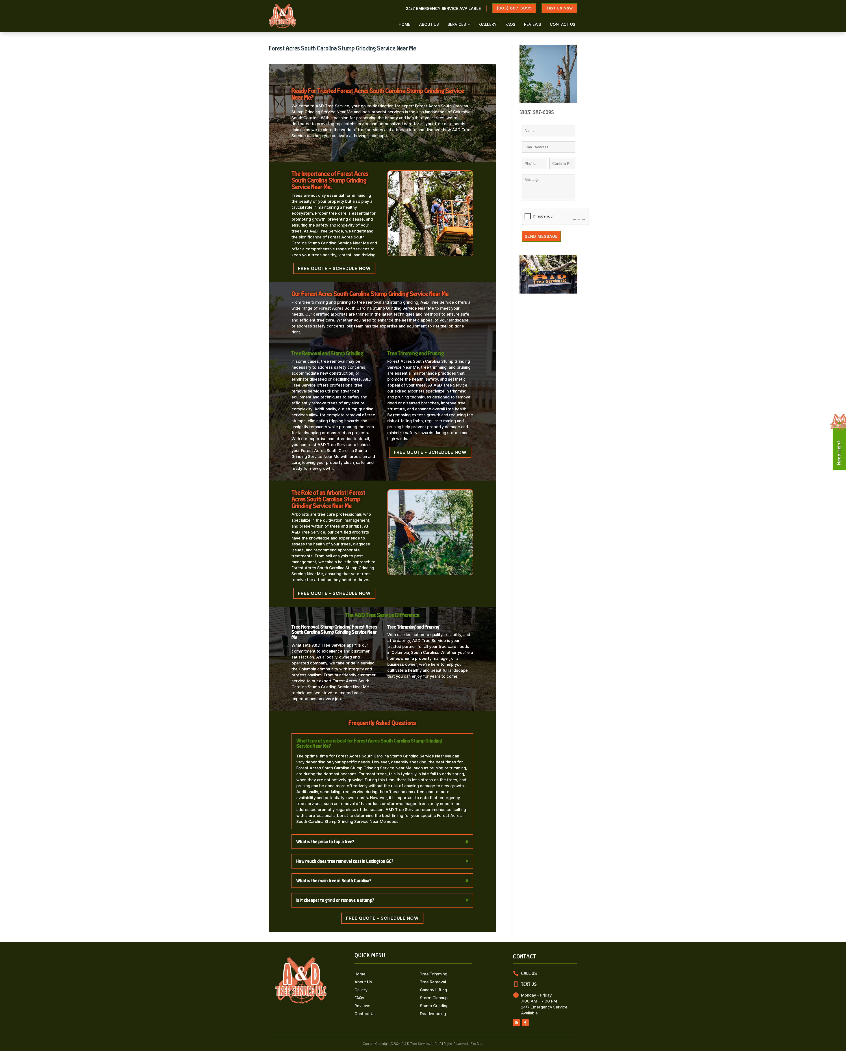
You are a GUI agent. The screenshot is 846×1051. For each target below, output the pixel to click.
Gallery (488, 25)
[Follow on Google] (516, 1022)
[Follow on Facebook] (525, 1022)
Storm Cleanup (434, 997)
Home (404, 25)
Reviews (532, 25)
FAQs (510, 25)
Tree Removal (433, 982)
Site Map (477, 1043)
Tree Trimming (433, 974)
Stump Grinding (434, 1005)
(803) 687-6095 (514, 8)
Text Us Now (559, 8)
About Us (429, 25)
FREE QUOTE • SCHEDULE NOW (334, 268)
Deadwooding (433, 1013)
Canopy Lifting (433, 990)
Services (457, 25)
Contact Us (562, 25)
